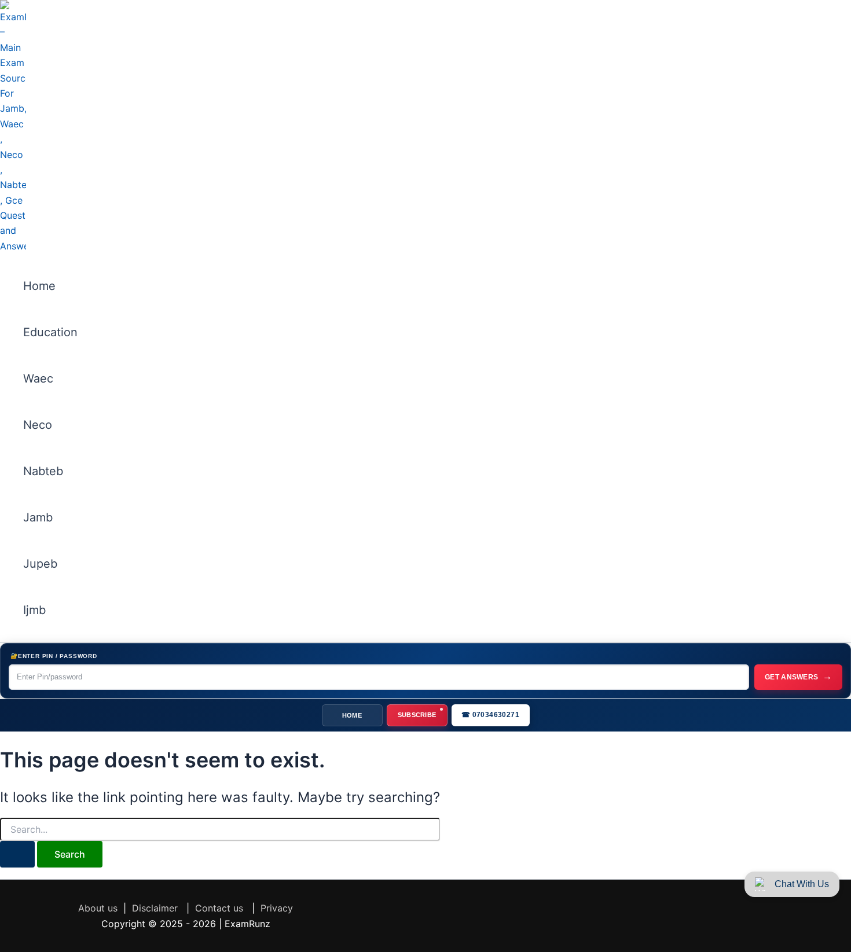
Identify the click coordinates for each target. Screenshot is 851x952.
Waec (38, 378)
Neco (37, 425)
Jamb (38, 517)
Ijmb (34, 610)
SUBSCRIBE (417, 714)
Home (39, 286)
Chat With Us (802, 884)
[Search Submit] (17, 854)
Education (50, 332)
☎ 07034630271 (490, 715)
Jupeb (40, 564)
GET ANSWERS (798, 676)
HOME (352, 715)
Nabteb (43, 471)
